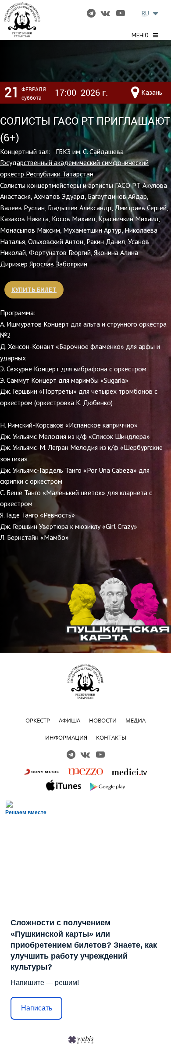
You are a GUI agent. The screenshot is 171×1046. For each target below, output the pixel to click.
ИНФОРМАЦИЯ (66, 737)
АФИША (69, 720)
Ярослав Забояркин (58, 263)
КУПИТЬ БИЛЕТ (34, 290)
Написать (36, 1008)
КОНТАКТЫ (111, 737)
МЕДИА (135, 720)
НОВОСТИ (103, 720)
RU (145, 13)
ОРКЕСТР (37, 720)
